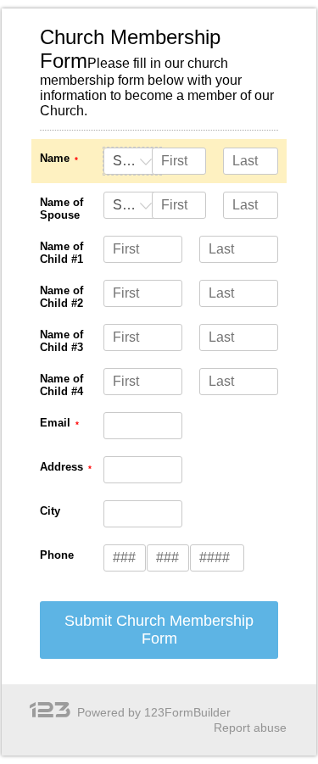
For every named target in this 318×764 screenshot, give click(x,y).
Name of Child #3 (61, 341)
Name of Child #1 (61, 252)
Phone (57, 555)
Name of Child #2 (61, 297)
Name (55, 158)
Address (61, 466)
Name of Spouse (61, 208)
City (50, 511)
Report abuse (250, 727)
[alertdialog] (158, 82)
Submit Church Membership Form (159, 629)
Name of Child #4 (61, 385)
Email (55, 422)
